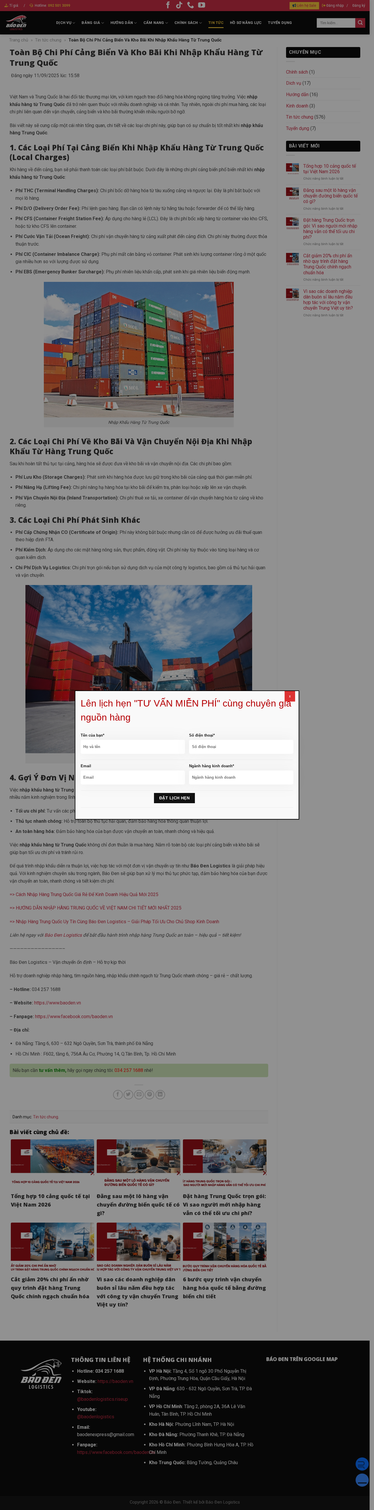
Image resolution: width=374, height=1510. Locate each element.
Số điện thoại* (202, 735)
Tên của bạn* (92, 735)
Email (86, 766)
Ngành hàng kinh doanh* (211, 766)
